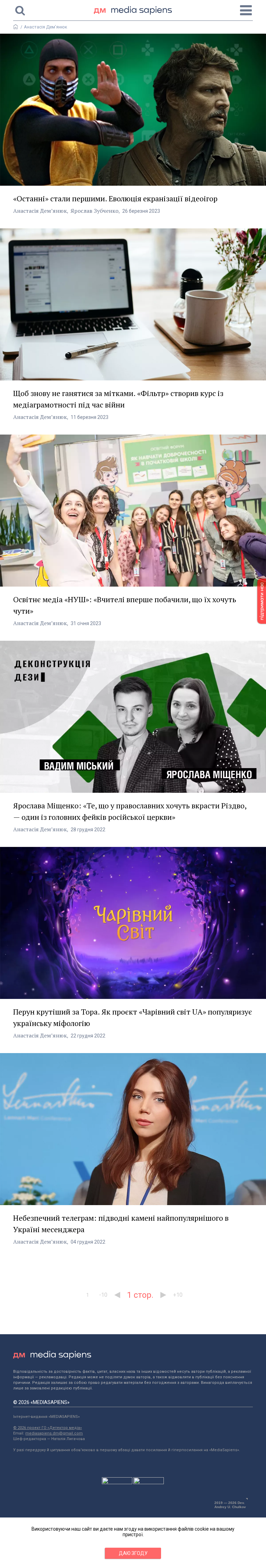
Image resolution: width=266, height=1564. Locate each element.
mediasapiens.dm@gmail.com (54, 1433)
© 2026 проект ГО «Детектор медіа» (47, 1428)
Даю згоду (133, 1553)
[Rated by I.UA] (117, 1482)
